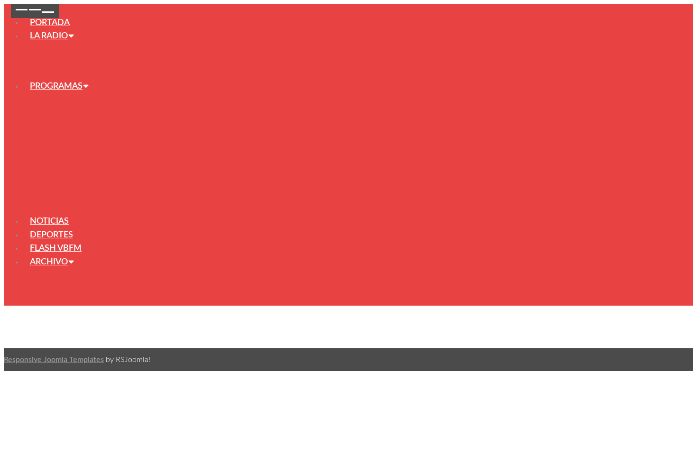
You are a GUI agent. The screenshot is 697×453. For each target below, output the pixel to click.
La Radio (49, 36)
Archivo (49, 262)
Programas (56, 86)
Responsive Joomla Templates (54, 359)
